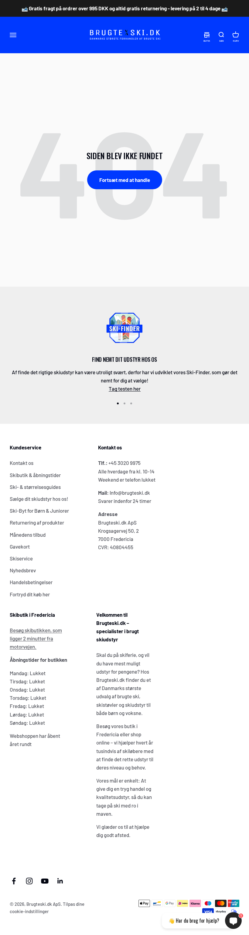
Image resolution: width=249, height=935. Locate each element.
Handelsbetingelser (31, 582)
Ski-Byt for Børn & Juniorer (39, 511)
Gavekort (20, 546)
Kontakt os (21, 463)
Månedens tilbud (28, 535)
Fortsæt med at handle (124, 180)
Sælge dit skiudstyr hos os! (39, 499)
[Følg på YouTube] (45, 881)
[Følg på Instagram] (29, 881)
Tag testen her (125, 389)
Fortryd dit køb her (30, 594)
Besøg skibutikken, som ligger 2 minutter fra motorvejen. (36, 638)
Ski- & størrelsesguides (35, 487)
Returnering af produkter (37, 522)
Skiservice (21, 558)
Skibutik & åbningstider (35, 475)
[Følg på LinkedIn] (60, 881)
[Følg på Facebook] (14, 881)
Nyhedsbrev (23, 570)
